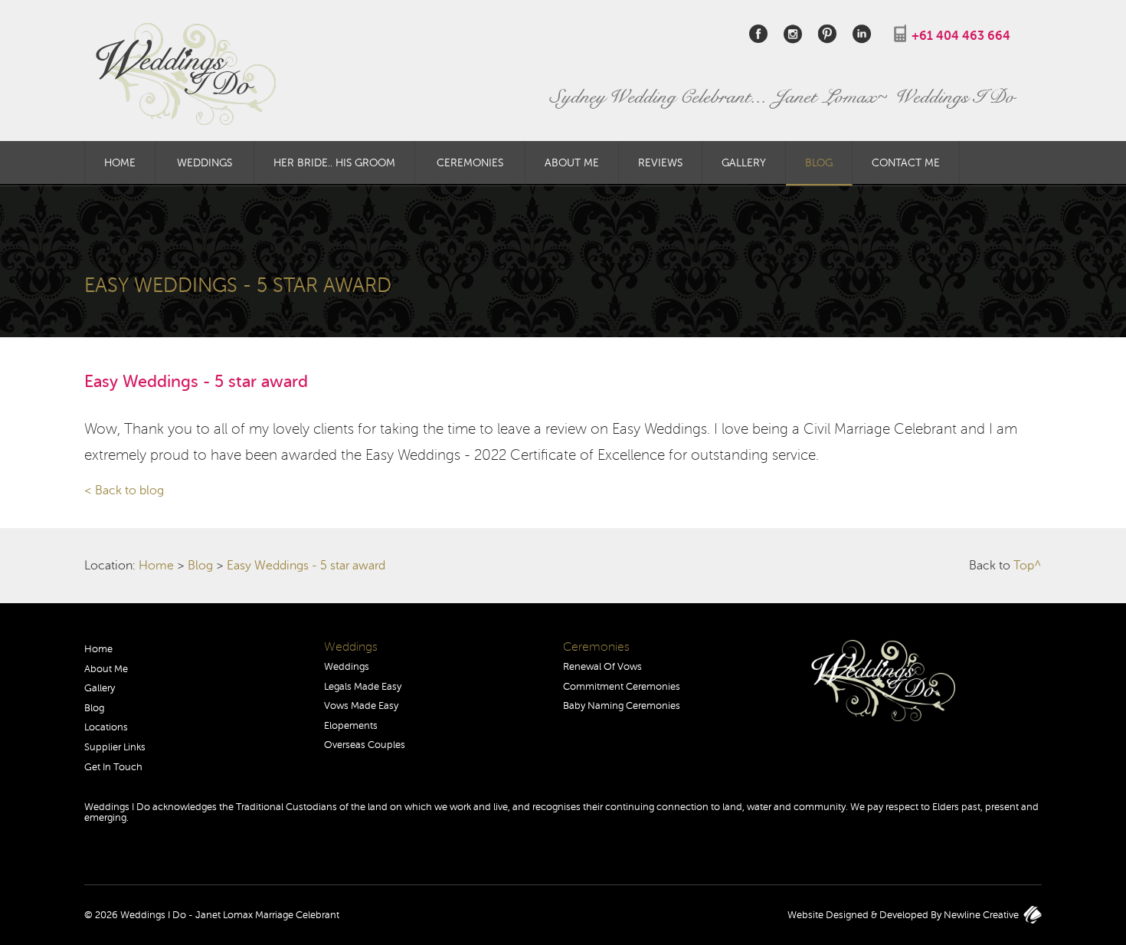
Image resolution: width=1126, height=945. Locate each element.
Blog (819, 162)
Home (120, 162)
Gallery (744, 162)
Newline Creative (981, 915)
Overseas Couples (364, 745)
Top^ (1027, 566)
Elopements (351, 725)
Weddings (204, 162)
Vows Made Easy (361, 706)
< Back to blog (124, 490)
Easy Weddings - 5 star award (306, 566)
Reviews (660, 162)
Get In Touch (113, 767)
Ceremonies (470, 162)
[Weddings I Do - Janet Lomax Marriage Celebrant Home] (563, 74)
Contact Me (906, 162)
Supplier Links (115, 747)
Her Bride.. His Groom (334, 162)
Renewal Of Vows (602, 666)
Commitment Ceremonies (621, 686)
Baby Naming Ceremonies (621, 706)
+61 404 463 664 (961, 36)
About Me (572, 162)
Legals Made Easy (362, 686)
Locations (106, 727)
